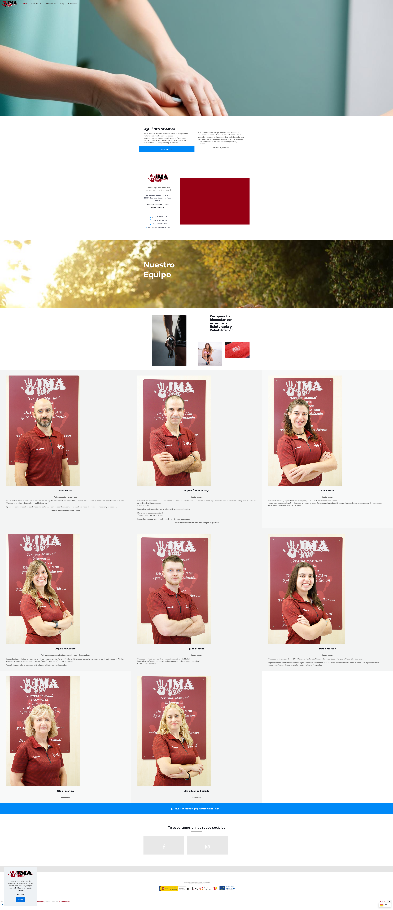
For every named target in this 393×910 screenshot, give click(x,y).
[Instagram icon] (382, 902)
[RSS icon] (384, 902)
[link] (169, 340)
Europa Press (64, 902)
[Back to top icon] (389, 902)
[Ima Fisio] (9, 3)
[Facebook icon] (380, 902)
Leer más (20, 894)
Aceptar (20, 899)
